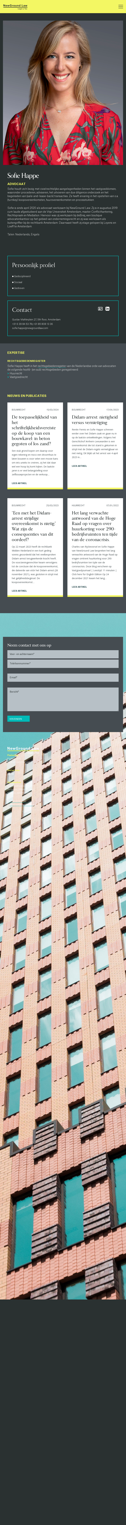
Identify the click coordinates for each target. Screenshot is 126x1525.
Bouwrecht (19, 410)
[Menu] (121, 6)
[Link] (15, 6)
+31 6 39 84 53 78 (22, 324)
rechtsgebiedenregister (52, 366)
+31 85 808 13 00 (17, 801)
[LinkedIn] (9, 774)
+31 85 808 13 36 (43, 324)
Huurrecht (78, 506)
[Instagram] (12, 774)
